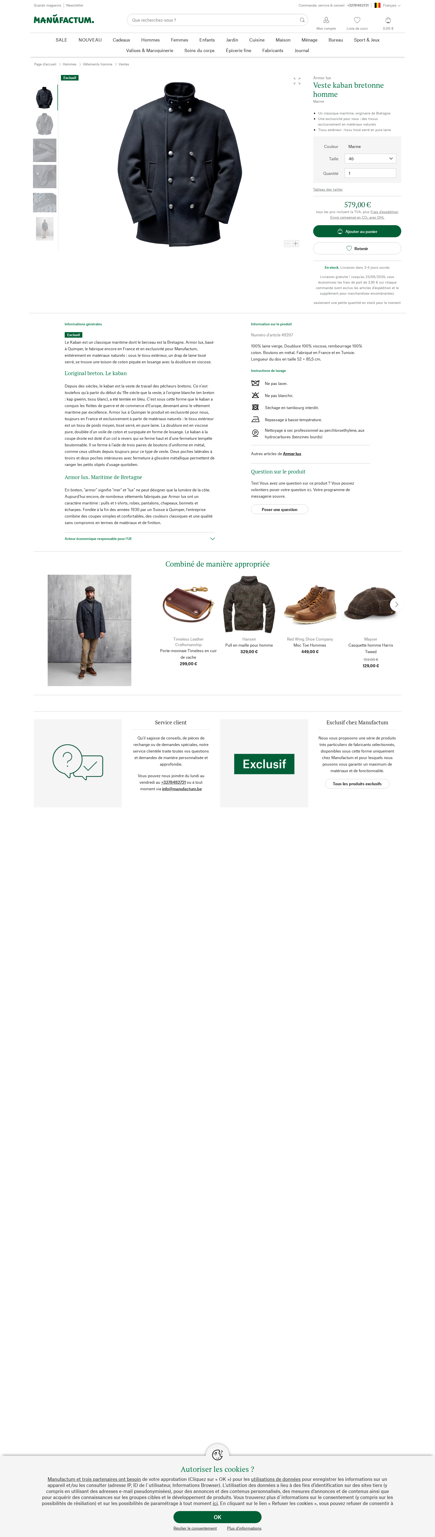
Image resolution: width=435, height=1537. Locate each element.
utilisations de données (276, 1479)
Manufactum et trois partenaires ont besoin (94, 1479)
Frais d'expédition (384, 212)
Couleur (331, 146)
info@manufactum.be (182, 788)
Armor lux (292, 453)
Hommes (70, 64)
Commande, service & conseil (334, 5)
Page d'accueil (45, 64)
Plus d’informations (244, 1528)
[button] (297, 81)
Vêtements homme (97, 64)
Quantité (330, 173)
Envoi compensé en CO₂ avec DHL (357, 217)
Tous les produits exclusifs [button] (357, 783)
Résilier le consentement (195, 1528)
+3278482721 (173, 782)
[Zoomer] (295, 243)
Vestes (124, 64)
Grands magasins (47, 5)
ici (215, 1503)
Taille (333, 158)
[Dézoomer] (287, 243)
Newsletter (74, 5)
